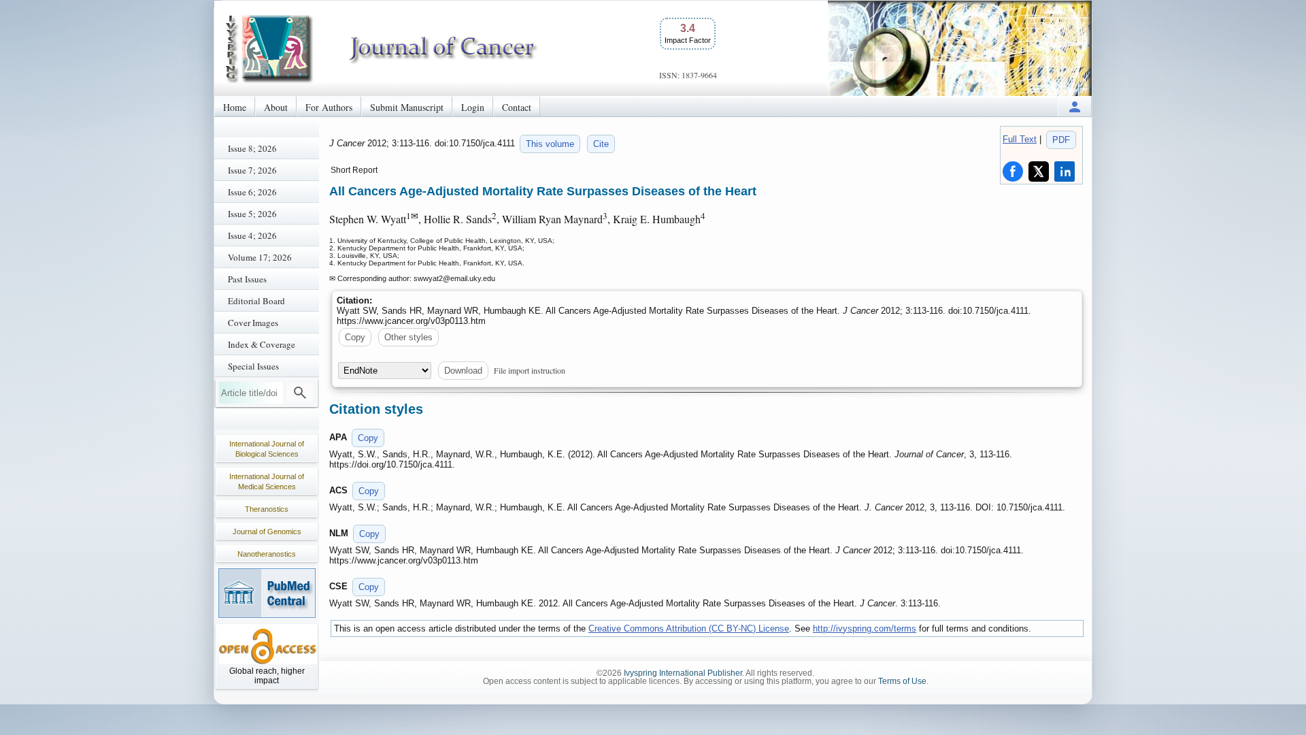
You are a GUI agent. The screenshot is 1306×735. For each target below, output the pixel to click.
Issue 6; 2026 (252, 192)
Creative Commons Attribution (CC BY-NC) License (688, 628)
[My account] (1074, 106)
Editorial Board (256, 301)
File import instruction (529, 370)
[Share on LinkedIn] (1064, 171)
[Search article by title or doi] (300, 392)
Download (463, 370)
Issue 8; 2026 (252, 148)
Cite (601, 144)
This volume (550, 144)
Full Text (1020, 139)
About (276, 107)
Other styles (408, 337)
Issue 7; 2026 (252, 170)
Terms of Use (902, 681)
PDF (1061, 140)
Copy (355, 337)
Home (234, 107)
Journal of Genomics (267, 531)
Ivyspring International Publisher (683, 673)
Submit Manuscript (406, 107)
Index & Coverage (261, 344)
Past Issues (247, 279)
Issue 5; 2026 (252, 214)
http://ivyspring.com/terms (864, 628)
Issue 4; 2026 (252, 235)
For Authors (328, 107)
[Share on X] (1038, 171)
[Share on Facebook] (1013, 171)
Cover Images (253, 322)
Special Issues (253, 366)
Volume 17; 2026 (260, 257)
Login (472, 107)
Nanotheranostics (266, 554)
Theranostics (266, 509)
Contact (516, 107)
